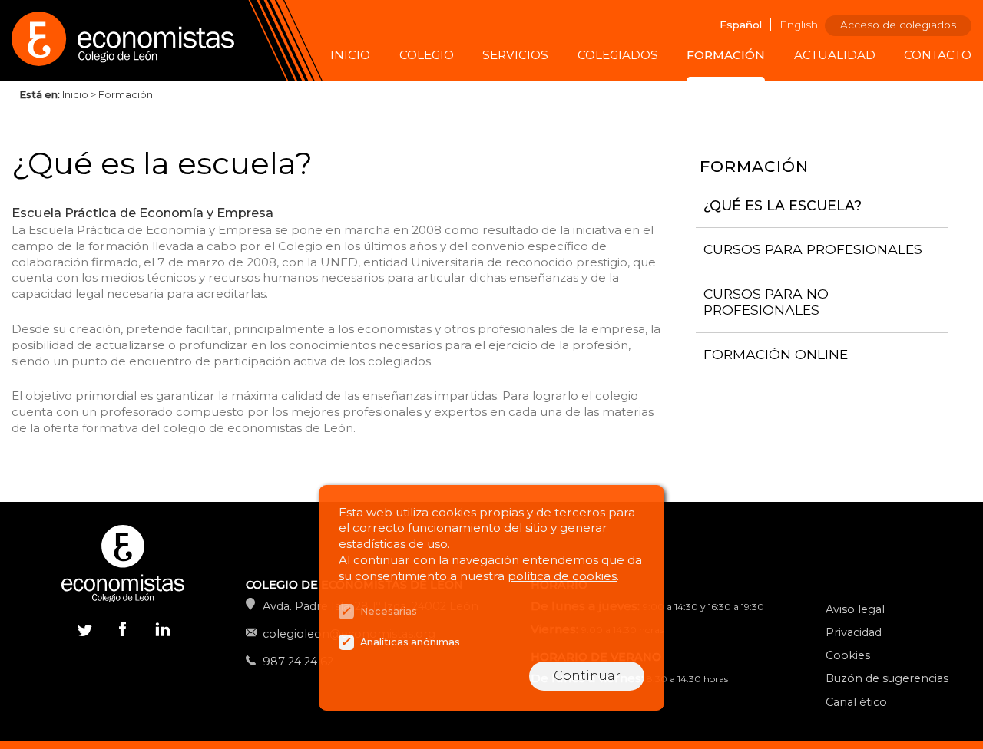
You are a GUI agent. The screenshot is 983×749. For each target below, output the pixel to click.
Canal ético (856, 702)
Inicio (350, 55)
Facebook (123, 628)
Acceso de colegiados (898, 24)
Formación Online (775, 353)
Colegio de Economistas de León (130, 40)
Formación (726, 55)
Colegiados (618, 55)
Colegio (426, 55)
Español (741, 24)
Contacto (937, 55)
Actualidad (834, 55)
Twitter (84, 628)
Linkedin (161, 632)
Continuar (587, 675)
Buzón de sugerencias (887, 678)
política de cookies (562, 576)
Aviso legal (855, 609)
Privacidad (854, 632)
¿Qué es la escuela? (782, 204)
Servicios (515, 55)
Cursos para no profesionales (766, 301)
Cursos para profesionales (812, 249)
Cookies (848, 655)
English (798, 24)
